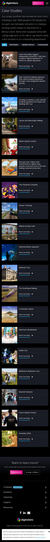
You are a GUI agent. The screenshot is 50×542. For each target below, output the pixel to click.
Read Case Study (24, 66)
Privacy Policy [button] (41, 537)
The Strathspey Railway (28, 288)
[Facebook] (20, 512)
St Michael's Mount (26, 309)
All (4, 45)
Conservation (43, 45)
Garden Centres (28, 45)
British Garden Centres (27, 141)
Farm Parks (14, 45)
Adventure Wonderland (28, 330)
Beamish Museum (26, 392)
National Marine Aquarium (29, 247)
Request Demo (38, 3)
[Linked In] (24, 512)
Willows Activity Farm (27, 226)
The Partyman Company (28, 185)
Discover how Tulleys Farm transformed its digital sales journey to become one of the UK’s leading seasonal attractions (32, 165)
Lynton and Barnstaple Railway (31, 120)
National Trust (24, 267)
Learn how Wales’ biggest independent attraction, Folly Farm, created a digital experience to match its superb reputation (32, 57)
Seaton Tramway (25, 205)
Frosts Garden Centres (27, 412)
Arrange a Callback (32, 472)
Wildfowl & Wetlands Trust (29, 371)
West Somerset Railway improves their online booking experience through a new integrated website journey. (32, 80)
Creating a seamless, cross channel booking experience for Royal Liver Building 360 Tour (32, 102)
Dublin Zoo (23, 350)
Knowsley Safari (25, 433)
